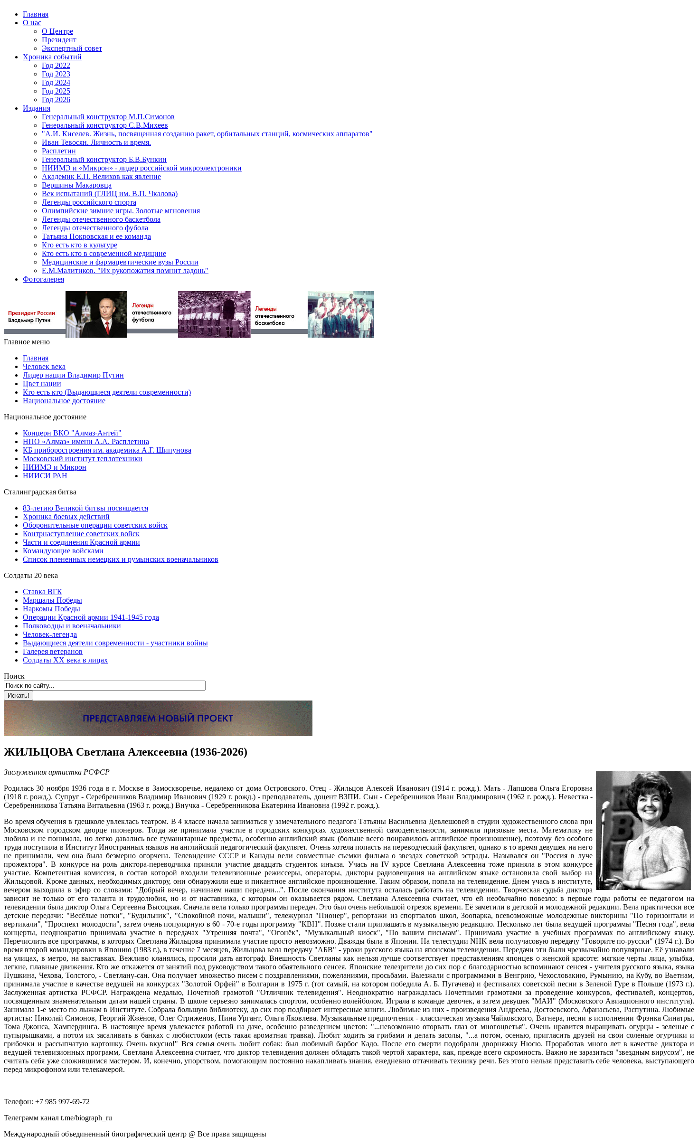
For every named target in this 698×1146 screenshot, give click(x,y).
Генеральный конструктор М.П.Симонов (108, 117)
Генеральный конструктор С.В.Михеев (105, 125)
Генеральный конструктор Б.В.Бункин (104, 159)
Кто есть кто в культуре (79, 245)
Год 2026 (56, 99)
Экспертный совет (72, 48)
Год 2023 (56, 74)
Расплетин (59, 151)
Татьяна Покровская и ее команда (96, 236)
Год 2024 (56, 82)
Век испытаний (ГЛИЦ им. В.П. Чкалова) (110, 193)
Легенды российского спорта (89, 202)
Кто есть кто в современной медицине (104, 253)
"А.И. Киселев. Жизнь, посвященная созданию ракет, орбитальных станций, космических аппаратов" (207, 134)
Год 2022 (56, 65)
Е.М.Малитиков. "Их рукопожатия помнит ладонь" (125, 270)
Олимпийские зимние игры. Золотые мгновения (121, 211)
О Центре (57, 31)
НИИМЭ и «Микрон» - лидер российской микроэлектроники (142, 168)
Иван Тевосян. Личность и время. (96, 142)
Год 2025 (56, 91)
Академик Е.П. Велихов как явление (101, 176)
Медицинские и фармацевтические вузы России (120, 262)
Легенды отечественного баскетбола (101, 219)
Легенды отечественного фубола (95, 228)
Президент (59, 40)
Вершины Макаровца (77, 185)
